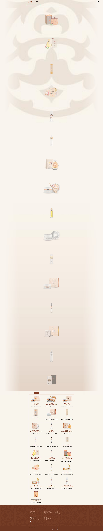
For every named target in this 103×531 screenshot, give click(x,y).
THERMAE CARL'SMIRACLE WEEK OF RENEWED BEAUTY (67, 458)
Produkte (45, 516)
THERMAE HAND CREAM (35, 444)
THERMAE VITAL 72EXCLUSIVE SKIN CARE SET (67, 417)
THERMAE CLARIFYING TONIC (51, 458)
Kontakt (45, 520)
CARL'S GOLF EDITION (59, 514)
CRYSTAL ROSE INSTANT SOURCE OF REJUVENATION (36, 486)
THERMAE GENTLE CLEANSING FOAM (51, 486)
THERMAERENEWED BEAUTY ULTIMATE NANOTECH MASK (36, 500)
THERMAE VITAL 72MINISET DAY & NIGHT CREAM (36, 417)
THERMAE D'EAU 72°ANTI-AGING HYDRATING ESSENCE (67, 431)
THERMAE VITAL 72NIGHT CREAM (67, 404)
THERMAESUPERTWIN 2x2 (35, 472)
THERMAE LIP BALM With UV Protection (67, 444)
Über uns (45, 517)
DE (98, 1)
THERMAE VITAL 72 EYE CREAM (51, 417)
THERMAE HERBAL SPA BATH (51, 444)
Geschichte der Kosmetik (48, 511)
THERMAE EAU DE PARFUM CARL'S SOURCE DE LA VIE (35, 458)
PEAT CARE (57, 511)
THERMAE (57, 510)
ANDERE (56, 516)
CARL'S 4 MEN (57, 513)
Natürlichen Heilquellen (48, 512)
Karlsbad (45, 513)
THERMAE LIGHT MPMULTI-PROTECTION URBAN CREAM (67, 486)
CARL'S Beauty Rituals (47, 518)
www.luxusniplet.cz (36, 519)
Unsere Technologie (47, 514)
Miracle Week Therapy (47, 519)
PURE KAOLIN (57, 512)
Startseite (45, 510)
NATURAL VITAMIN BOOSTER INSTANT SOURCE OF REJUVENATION (67, 472)
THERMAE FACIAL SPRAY (51, 472)
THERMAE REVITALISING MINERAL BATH (51, 404)
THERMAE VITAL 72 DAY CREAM (36, 404)
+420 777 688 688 (34, 516)
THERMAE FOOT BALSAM (51, 431)
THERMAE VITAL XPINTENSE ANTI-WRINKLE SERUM (35, 431)
